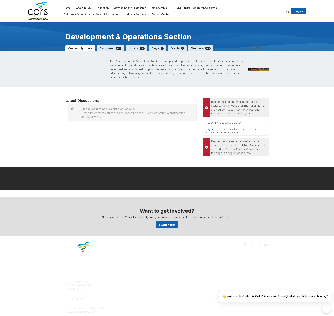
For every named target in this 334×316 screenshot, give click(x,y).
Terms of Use (228, 283)
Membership (176, 285)
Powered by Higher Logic (254, 308)
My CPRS (174, 288)
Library (136, 48)
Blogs (157, 48)
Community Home (80, 48)
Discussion (110, 48)
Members (200, 48)
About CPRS (124, 281)
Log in (299, 11)
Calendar (174, 292)
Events (176, 48)
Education (122, 285)
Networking (175, 281)
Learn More (167, 224)
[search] (283, 11)
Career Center (125, 288)
